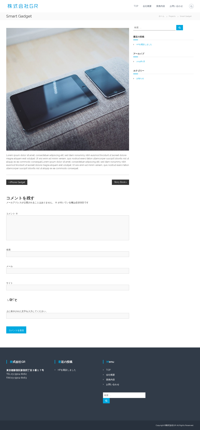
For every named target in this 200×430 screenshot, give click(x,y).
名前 (8, 249)
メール (9, 266)
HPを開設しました (144, 44)
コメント (12, 213)
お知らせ (140, 78)
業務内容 (160, 6)
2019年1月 (140, 61)
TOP (136, 6)
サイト (9, 283)
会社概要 (147, 6)
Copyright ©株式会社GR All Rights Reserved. (175, 425)
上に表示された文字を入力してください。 (27, 311)
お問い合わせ (176, 6)
